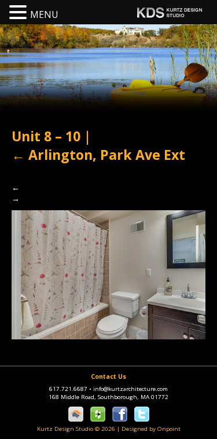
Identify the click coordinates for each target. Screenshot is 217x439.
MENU (44, 14)
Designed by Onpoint (151, 429)
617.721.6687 (70, 389)
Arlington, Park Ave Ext (98, 154)
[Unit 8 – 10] (108, 273)
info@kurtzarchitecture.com (130, 389)
